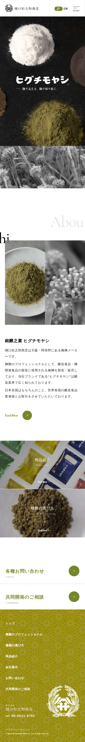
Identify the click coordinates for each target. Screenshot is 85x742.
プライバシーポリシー (18, 729)
